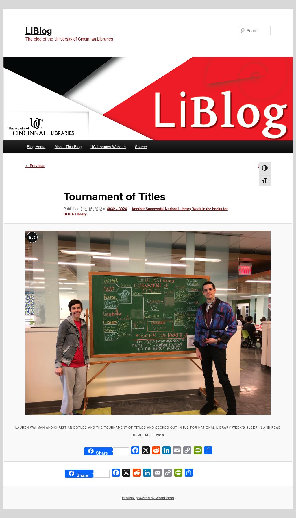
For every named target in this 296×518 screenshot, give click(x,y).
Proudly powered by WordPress (148, 497)
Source (141, 146)
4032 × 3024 (117, 208)
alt (32, 237)
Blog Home (36, 146)
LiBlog (38, 30)
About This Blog (68, 146)
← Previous (35, 165)
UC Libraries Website (108, 146)
